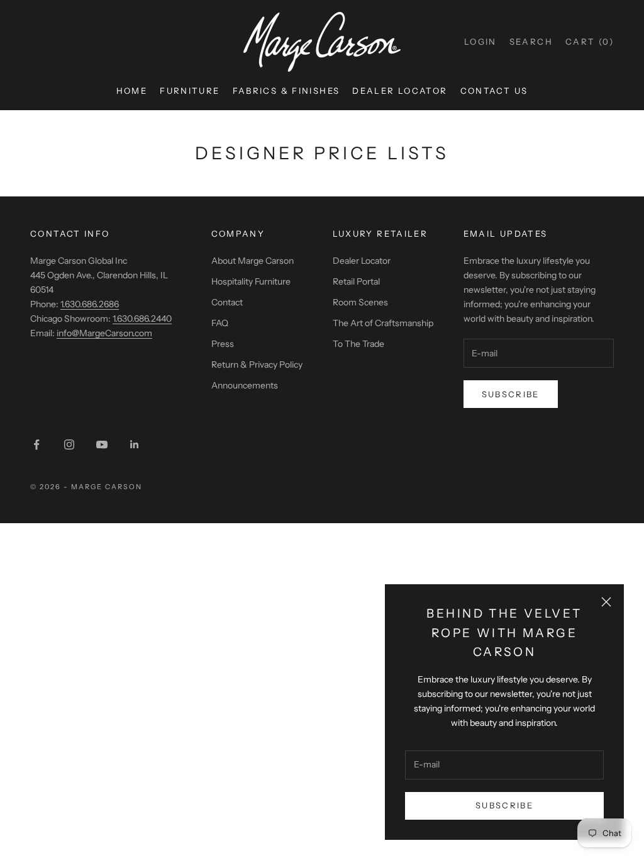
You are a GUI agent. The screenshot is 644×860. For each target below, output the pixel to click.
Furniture (189, 91)
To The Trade (358, 343)
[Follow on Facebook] (36, 444)
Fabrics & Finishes (286, 91)
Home (132, 91)
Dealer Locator (399, 91)
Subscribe (504, 805)
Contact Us (494, 91)
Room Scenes (360, 302)
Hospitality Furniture (251, 281)
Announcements (244, 385)
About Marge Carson (252, 260)
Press (222, 343)
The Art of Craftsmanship (383, 323)
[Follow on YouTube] (102, 444)
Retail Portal (356, 281)
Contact (227, 302)
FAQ (219, 323)
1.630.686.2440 (142, 318)
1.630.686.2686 (89, 304)
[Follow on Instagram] (69, 444)
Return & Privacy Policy (257, 364)
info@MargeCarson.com (104, 333)
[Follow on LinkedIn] (134, 444)
